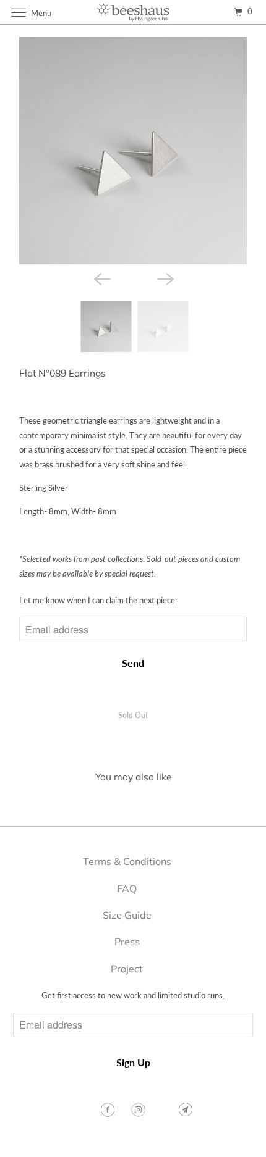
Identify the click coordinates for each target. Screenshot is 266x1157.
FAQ (127, 888)
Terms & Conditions (127, 861)
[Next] (165, 277)
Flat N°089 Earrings (62, 373)
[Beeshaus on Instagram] (140, 1110)
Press (127, 941)
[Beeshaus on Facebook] (109, 1110)
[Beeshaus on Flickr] (163, 1110)
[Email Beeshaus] (187, 1110)
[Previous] (100, 277)
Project (127, 969)
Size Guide (127, 915)
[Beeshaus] (133, 12)
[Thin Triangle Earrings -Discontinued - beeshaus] (133, 150)
